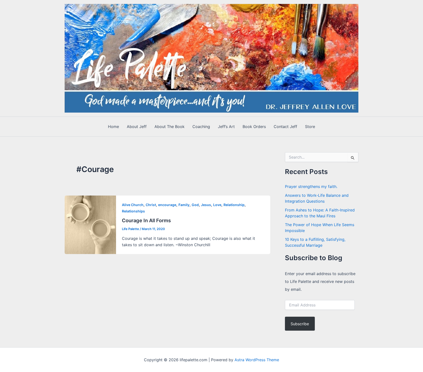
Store (310, 126)
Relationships (133, 211)
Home (113, 126)
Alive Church (132, 205)
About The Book (169, 126)
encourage (167, 205)
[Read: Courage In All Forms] (90, 224)
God (195, 205)
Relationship (234, 205)
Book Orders (254, 126)
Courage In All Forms (146, 220)
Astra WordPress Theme (257, 359)
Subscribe (300, 323)
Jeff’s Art (226, 126)
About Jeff (137, 126)
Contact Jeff (285, 126)
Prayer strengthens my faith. (311, 186)
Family (183, 205)
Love (217, 205)
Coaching (201, 126)
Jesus (206, 205)
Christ (151, 205)
